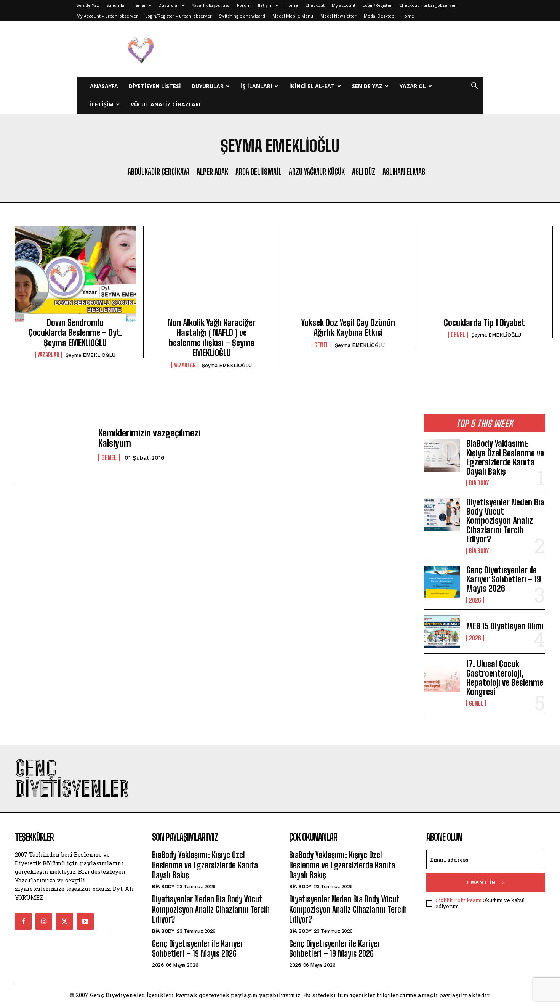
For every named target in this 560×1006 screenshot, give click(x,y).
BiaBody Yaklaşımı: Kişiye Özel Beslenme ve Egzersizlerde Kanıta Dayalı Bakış (505, 457)
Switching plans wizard (242, 16)
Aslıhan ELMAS (403, 171)
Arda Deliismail (258, 171)
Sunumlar (116, 5)
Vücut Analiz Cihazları (165, 104)
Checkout (315, 5)
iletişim (102, 104)
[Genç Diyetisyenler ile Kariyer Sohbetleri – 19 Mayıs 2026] (442, 582)
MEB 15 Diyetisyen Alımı (505, 626)
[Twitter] (64, 921)
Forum (244, 5)
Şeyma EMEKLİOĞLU (90, 355)
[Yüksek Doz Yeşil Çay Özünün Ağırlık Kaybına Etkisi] (348, 274)
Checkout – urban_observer (427, 5)
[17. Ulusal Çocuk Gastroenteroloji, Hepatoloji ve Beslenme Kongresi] (442, 675)
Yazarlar (48, 355)
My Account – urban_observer (107, 16)
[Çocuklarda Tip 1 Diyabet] (484, 274)
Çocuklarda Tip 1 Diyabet (484, 323)
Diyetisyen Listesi (155, 86)
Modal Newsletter (338, 16)
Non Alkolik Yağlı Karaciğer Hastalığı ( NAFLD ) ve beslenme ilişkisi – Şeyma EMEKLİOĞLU (212, 338)
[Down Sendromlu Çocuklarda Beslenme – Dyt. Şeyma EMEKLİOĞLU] (75, 274)
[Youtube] (85, 921)
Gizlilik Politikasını (458, 900)
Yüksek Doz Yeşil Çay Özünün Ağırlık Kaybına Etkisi (348, 328)
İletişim (265, 5)
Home (291, 5)
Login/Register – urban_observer (178, 16)
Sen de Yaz (88, 5)
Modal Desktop (379, 16)
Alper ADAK (212, 171)
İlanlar (139, 5)
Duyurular (168, 5)
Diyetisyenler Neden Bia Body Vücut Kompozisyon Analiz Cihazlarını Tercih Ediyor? (505, 520)
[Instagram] (43, 921)
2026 (475, 600)
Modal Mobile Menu (292, 16)
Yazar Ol (413, 86)
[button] (474, 86)
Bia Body (479, 483)
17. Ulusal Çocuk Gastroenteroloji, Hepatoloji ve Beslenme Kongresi (504, 678)
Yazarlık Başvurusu (211, 5)
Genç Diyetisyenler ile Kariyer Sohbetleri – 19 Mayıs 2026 (503, 579)
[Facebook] (23, 921)
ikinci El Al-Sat (312, 86)
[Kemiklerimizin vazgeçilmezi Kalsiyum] (53, 444)
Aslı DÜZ (363, 171)
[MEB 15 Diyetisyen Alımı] (442, 631)
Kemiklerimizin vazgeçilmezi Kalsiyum (149, 437)
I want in (481, 882)
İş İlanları (256, 86)
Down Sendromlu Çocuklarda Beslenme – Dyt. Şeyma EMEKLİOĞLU (75, 333)
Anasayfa (104, 86)
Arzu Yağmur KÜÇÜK (317, 171)
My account (343, 5)
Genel (321, 345)
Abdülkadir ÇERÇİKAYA (158, 171)
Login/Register (377, 5)
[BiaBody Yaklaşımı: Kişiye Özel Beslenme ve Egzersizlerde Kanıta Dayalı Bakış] (442, 455)
